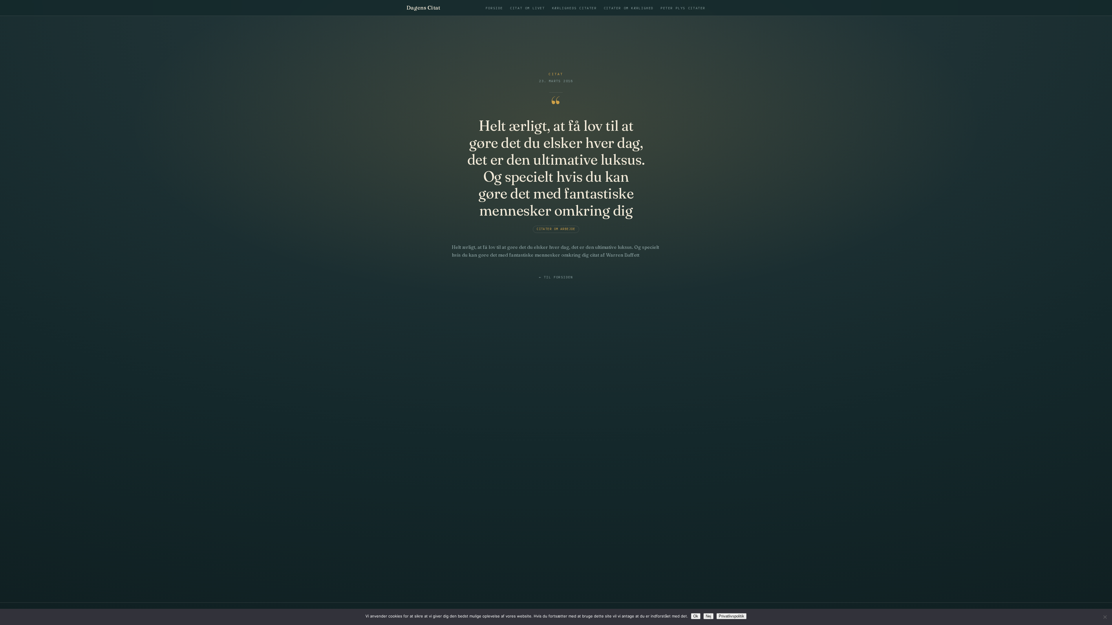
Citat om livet (527, 8)
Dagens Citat (423, 8)
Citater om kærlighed (629, 8)
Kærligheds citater (574, 8)
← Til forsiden (556, 277)
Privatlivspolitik (731, 616)
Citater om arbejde (556, 229)
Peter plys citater (683, 8)
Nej (708, 616)
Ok (695, 616)
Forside (494, 8)
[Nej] (1105, 617)
